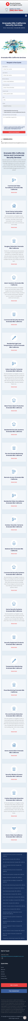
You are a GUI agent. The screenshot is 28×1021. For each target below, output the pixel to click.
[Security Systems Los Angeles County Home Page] (14, 4)
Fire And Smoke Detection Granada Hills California (14, 862)
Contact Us (3, 976)
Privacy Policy (4, 978)
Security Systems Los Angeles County (15, 1016)
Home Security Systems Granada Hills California (14, 610)
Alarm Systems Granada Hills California (14, 284)
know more (14, 192)
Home (4, 28)
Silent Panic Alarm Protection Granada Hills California (14, 407)
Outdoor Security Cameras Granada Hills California (14, 526)
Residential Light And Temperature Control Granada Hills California (14, 345)
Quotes (2, 971)
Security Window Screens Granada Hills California (14, 775)
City (3, 97)
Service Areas (10, 28)
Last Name (5, 72)
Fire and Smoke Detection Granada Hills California (14, 715)
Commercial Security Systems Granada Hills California (14, 573)
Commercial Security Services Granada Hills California (14, 320)
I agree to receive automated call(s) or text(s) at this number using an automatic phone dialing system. (14, 127)
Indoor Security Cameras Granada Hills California (14, 370)
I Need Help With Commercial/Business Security (14, 112)
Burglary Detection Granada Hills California (14, 247)
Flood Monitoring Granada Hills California (14, 691)
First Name (5, 66)
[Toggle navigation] (26, 15)
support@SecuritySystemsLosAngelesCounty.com (14, 143)
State (4, 103)
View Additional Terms (16, 128)
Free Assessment (14, 991)
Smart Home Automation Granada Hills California (14, 212)
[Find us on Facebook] (2, 958)
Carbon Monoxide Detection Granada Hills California (14, 799)
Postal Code (5, 91)
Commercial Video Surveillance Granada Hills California (14, 187)
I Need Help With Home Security (11, 110)
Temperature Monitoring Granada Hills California (14, 667)
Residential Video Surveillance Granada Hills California (14, 502)
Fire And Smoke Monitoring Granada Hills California (14, 454)
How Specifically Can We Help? (10, 114)
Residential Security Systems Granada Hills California (14, 430)
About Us (3, 969)
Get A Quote (14, 985)
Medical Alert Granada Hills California (14, 550)
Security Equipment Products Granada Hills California (14, 643)
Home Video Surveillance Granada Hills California (14, 836)
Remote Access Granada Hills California (14, 478)
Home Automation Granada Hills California (14, 751)
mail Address (6, 79)
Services (3, 974)
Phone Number (6, 85)
